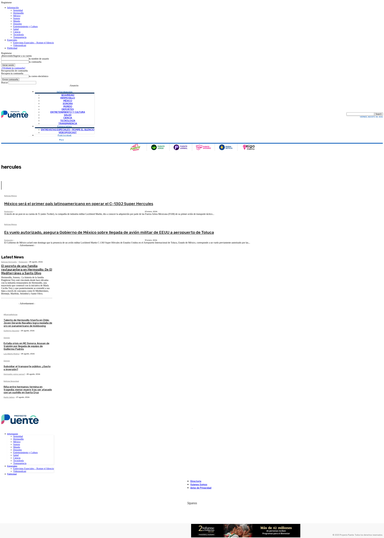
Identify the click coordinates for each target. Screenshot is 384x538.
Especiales (12, 40)
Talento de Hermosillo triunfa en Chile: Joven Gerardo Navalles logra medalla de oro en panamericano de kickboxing (28, 323)
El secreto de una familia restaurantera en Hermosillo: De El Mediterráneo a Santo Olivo (26, 269)
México (16, 15)
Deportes (17, 23)
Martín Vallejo (9, 397)
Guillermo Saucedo (11, 331)
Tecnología (18, 34)
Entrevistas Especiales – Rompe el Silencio (33, 42)
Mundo (16, 21)
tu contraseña (35, 62)
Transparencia (19, 37)
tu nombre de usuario (39, 58)
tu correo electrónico (38, 76)
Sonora (16, 18)
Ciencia (16, 32)
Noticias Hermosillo (9, 262)
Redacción (8, 212)
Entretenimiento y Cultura (25, 26)
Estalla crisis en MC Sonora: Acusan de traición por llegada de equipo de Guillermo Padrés (26, 346)
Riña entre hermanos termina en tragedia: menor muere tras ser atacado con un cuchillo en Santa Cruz (28, 389)
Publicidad (12, 48)
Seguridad (18, 10)
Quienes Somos (198, 484)
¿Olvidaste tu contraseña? (13, 68)
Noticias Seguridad (11, 381)
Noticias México (10, 196)
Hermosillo (18, 13)
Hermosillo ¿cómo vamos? (14, 374)
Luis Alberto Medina (11, 354)
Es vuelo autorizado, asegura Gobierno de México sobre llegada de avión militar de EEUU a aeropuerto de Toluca (109, 232)
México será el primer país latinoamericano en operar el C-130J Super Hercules (78, 203)
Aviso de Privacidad (200, 487)
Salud (16, 29)
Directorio (195, 481)
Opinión (7, 338)
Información (13, 7)
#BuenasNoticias (10, 315)
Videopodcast (19, 45)
